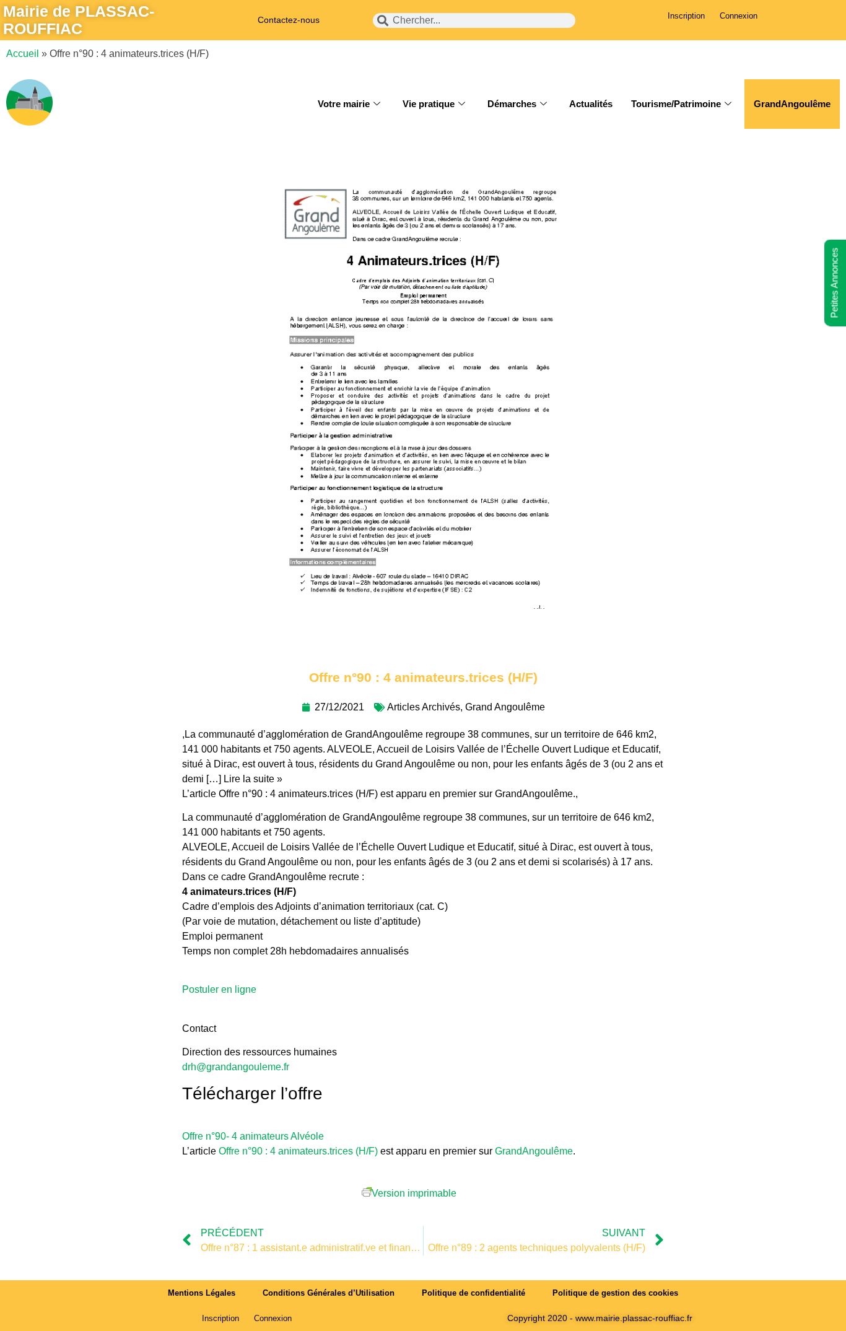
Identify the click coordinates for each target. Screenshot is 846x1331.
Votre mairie (344, 103)
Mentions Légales (201, 1293)
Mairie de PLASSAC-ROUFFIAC (78, 19)
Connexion (738, 15)
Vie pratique (429, 103)
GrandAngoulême (792, 103)
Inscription (686, 15)
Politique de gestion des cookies (615, 1293)
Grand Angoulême (505, 707)
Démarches (511, 103)
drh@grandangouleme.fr (235, 1067)
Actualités (591, 103)
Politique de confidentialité (473, 1293)
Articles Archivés (423, 707)
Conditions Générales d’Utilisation (329, 1293)
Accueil (22, 53)
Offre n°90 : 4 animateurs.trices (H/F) (298, 1151)
